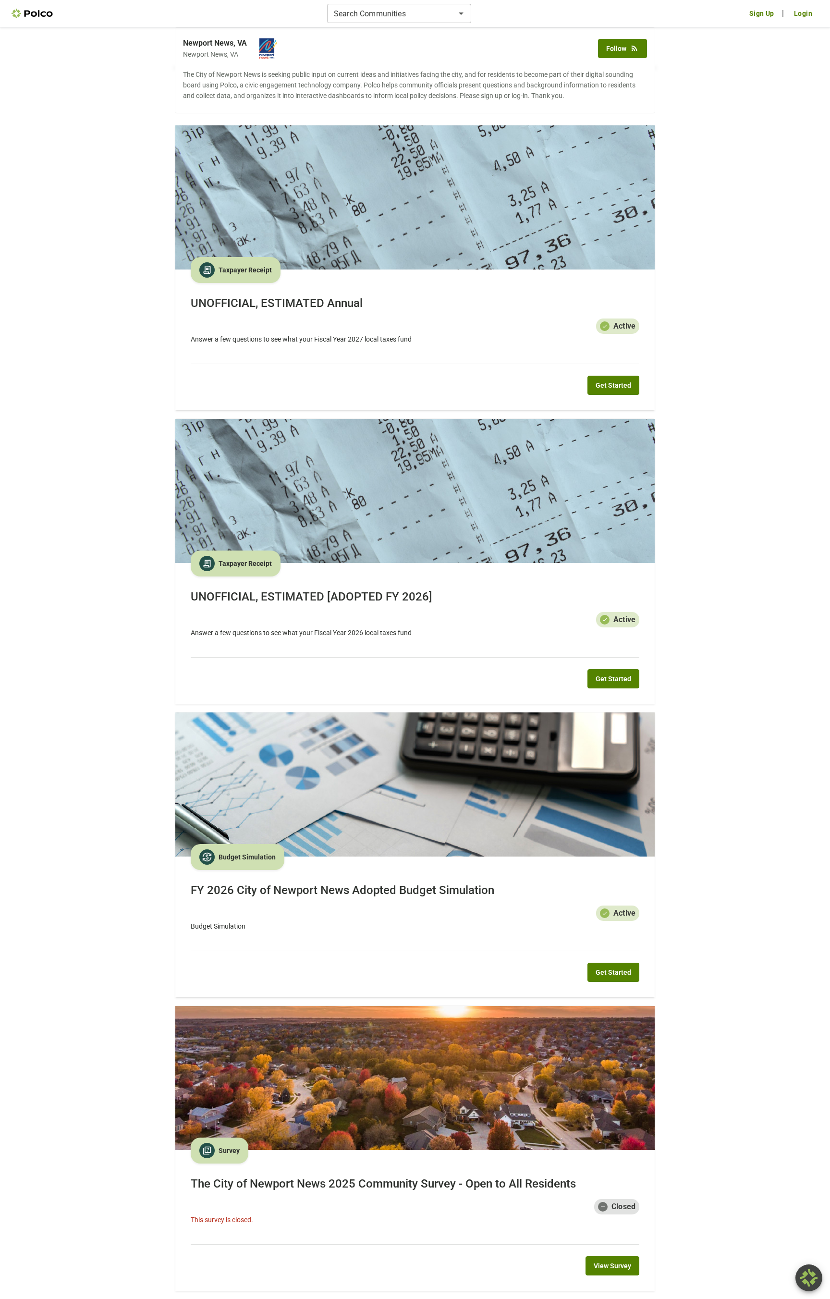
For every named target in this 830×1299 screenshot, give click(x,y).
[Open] (461, 13)
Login (803, 13)
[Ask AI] (808, 1277)
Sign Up (761, 13)
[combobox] (391, 13)
